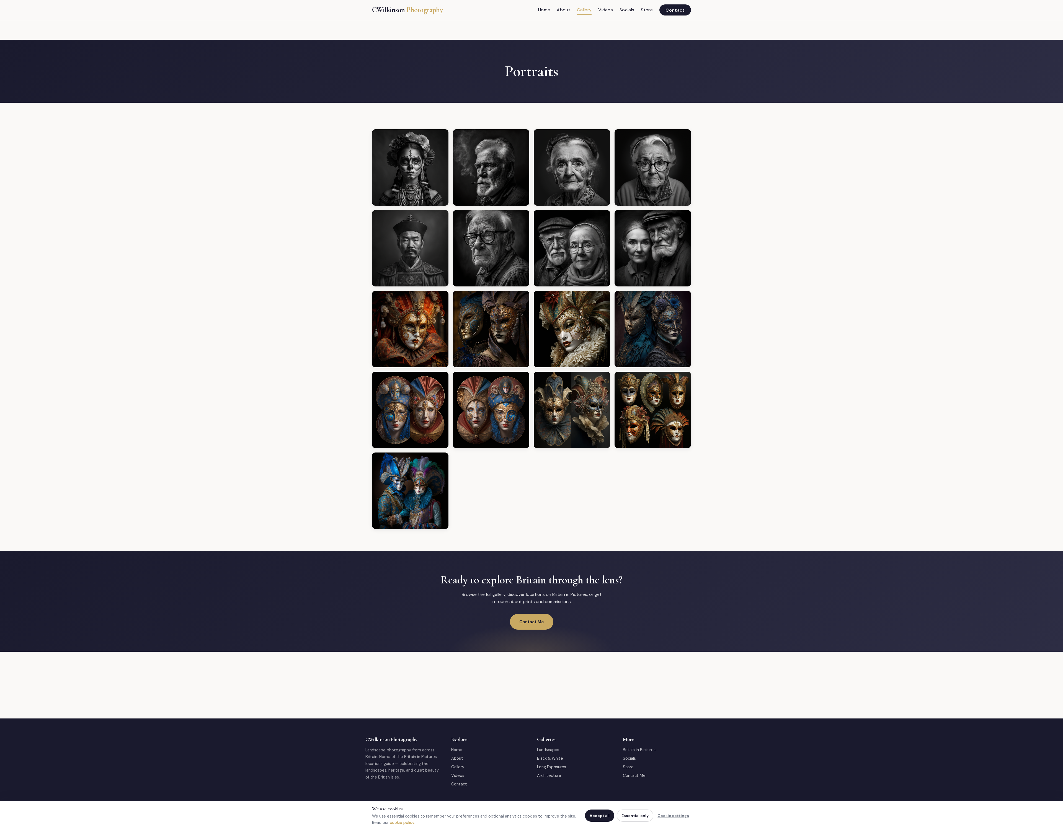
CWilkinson (407, 10)
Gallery (584, 10)
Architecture (549, 775)
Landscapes (548, 749)
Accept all (600, 815)
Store (647, 10)
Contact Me (531, 622)
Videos (605, 10)
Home (544, 10)
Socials (627, 10)
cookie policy (402, 822)
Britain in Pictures (639, 749)
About (563, 10)
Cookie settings (673, 815)
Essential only (635, 815)
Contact (675, 10)
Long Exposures (551, 766)
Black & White (550, 758)
